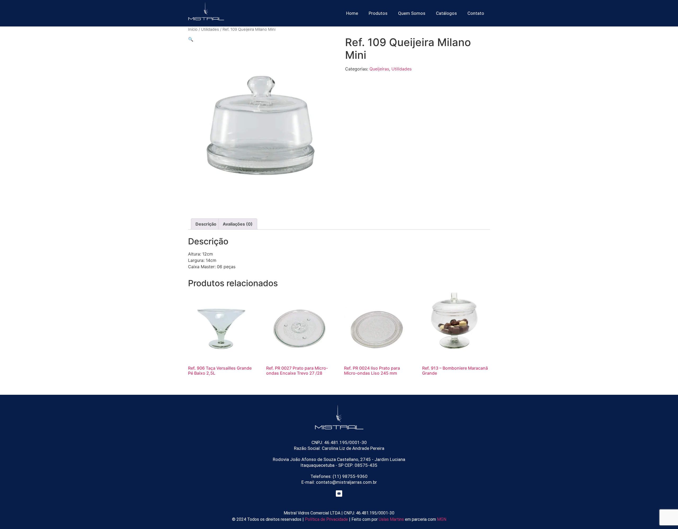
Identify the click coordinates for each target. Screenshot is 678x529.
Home (352, 13)
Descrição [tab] (205, 224)
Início (193, 29)
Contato (475, 13)
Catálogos (446, 13)
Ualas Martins (391, 519)
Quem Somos (411, 13)
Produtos (378, 13)
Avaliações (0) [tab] (238, 224)
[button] (190, 39)
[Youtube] (339, 493)
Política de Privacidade (326, 519)
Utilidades (210, 29)
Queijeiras (379, 68)
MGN (441, 519)
